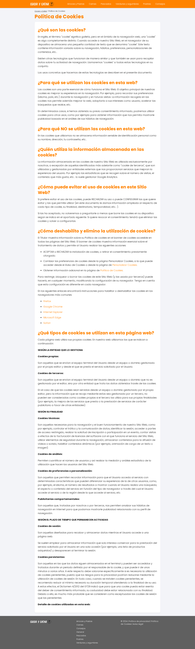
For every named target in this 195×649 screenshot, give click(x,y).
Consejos (160, 3)
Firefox (47, 301)
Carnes (92, 3)
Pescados (106, 3)
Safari (46, 323)
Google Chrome (52, 306)
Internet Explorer (53, 312)
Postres (147, 3)
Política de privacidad (139, 621)
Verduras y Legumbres (127, 3)
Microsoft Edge (52, 317)
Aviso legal (138, 624)
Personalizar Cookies (124, 265)
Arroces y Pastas (75, 3)
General (80, 632)
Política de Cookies (111, 270)
